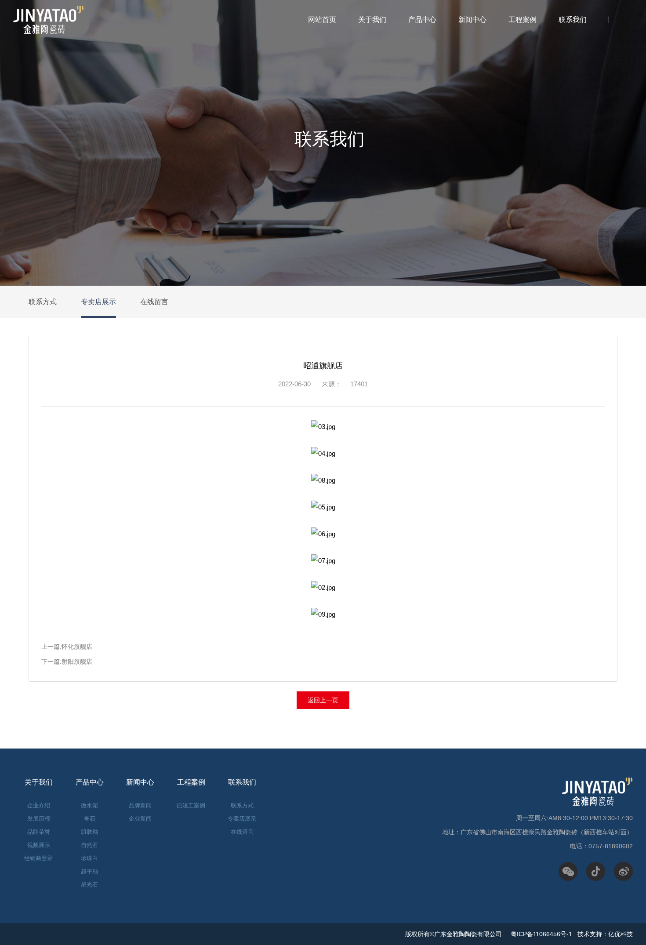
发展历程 (38, 818)
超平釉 (89, 871)
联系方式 (43, 301)
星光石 (89, 884)
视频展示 (38, 845)
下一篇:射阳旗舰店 (66, 661)
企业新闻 (140, 818)
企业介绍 (38, 805)
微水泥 (89, 805)
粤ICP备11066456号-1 (540, 934)
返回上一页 (323, 700)
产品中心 (422, 19)
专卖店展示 (98, 301)
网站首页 (322, 19)
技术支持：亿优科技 (605, 934)
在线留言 (154, 301)
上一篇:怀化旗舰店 (66, 646)
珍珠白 (89, 858)
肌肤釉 (89, 832)
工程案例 (522, 19)
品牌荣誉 (38, 832)
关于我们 (372, 19)
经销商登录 (38, 858)
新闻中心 (472, 19)
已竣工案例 (191, 805)
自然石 (89, 845)
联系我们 (573, 19)
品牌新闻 (140, 805)
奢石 (89, 818)
